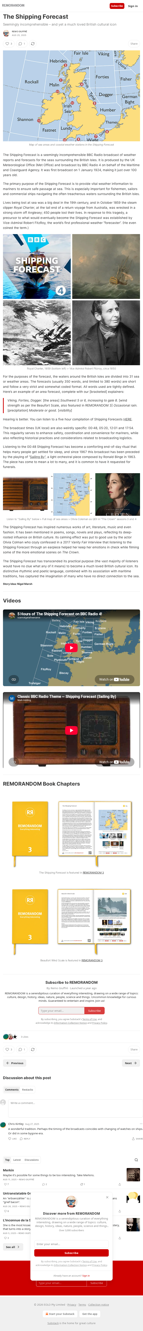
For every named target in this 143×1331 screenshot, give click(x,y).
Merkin (8, 1170)
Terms (82, 1304)
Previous (17, 1063)
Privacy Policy (99, 1265)
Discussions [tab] (32, 1160)
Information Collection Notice (70, 1265)
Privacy (71, 1304)
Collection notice (98, 1304)
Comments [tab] (11, 1089)
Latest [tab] (17, 1160)
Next (128, 1063)
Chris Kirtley (16, 1124)
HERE (127, 419)
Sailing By (37, 457)
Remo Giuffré (19, 31)
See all (10, 1247)
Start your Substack (61, 1314)
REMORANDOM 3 (93, 872)
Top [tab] (7, 1160)
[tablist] (19, 1089)
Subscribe (117, 6)
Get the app (89, 1314)
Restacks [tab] (27, 1089)
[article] (71, 1177)
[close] (107, 1197)
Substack (53, 1323)
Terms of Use (89, 1261)
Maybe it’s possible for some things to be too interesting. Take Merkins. (48, 1175)
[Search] (136, 1160)
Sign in (133, 6)
